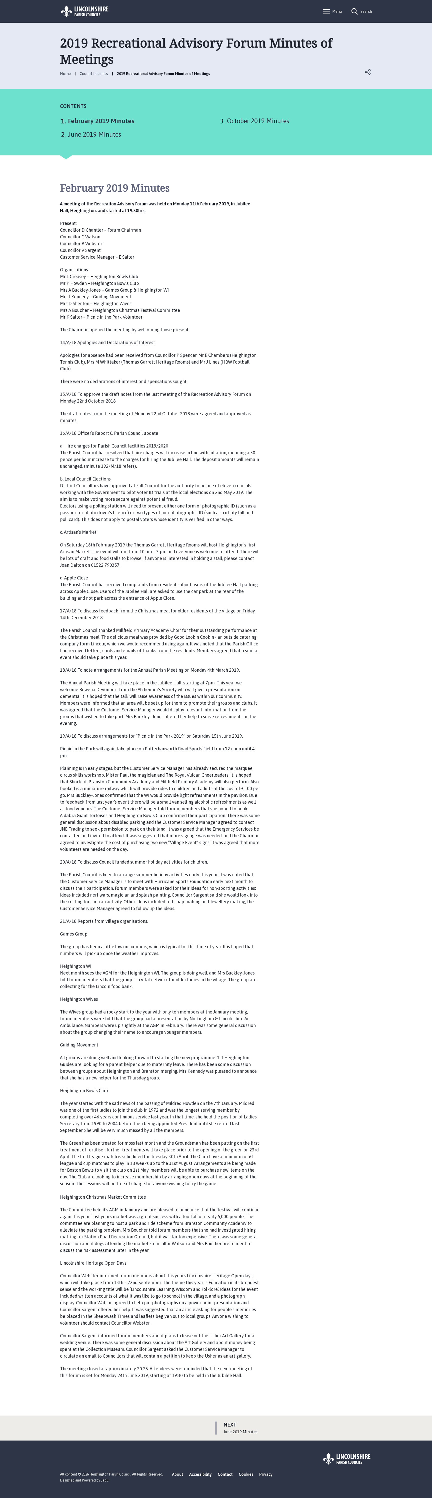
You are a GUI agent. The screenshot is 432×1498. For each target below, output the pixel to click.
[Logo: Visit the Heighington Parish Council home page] (85, 11)
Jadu (104, 1480)
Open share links (368, 72)
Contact (225, 1474)
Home (65, 73)
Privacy (265, 1474)
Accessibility (200, 1474)
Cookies (246, 1474)
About (177, 1474)
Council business (94, 73)
